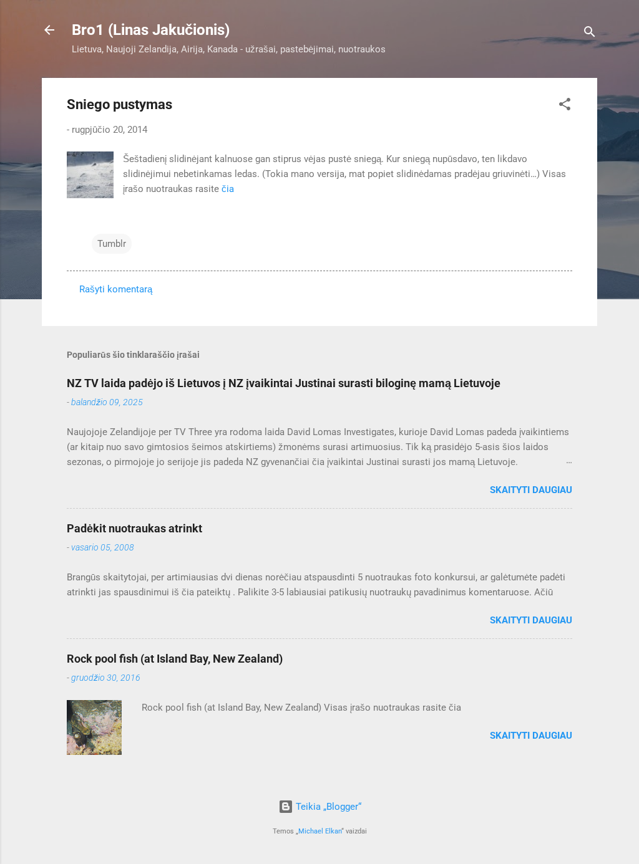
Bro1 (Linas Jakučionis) (151, 30)
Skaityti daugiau (531, 490)
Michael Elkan (319, 831)
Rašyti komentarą (115, 289)
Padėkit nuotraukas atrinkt (134, 528)
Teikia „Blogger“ (327, 806)
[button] (564, 106)
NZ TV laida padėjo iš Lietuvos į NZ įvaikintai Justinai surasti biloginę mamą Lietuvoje (283, 383)
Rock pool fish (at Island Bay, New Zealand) (175, 658)
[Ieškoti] (589, 34)
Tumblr (111, 243)
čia (228, 188)
